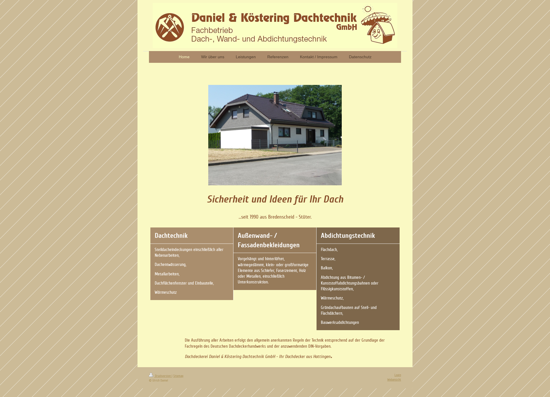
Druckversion (163, 376)
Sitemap (178, 376)
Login (397, 375)
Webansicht (394, 380)
